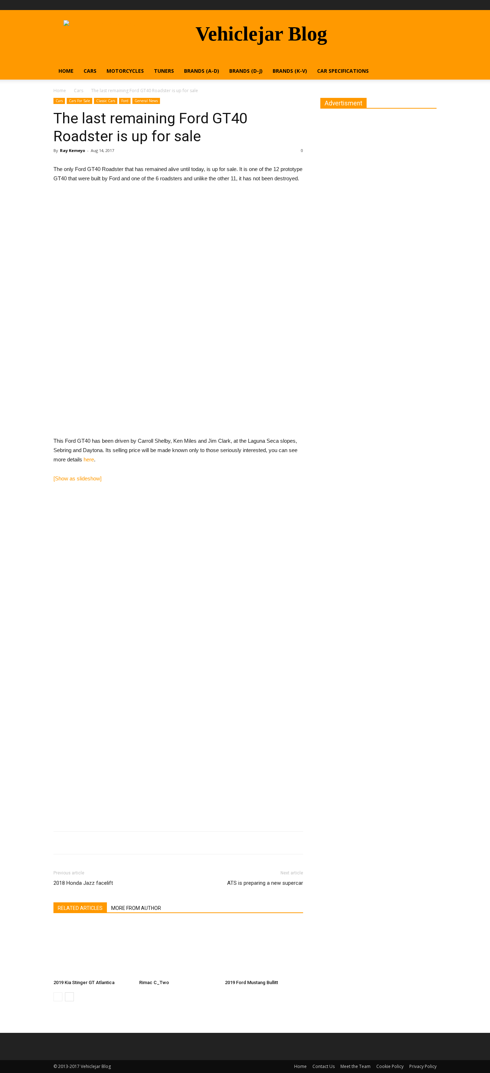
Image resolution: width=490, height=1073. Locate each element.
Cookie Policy (390, 1066)
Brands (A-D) (201, 70)
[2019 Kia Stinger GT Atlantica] (92, 950)
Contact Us (323, 1066)
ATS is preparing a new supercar (265, 883)
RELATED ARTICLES (80, 908)
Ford (124, 100)
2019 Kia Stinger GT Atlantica (83, 982)
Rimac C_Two (154, 982)
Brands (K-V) (290, 70)
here (89, 459)
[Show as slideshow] (77, 478)
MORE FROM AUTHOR (136, 908)
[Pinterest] (419, 5)
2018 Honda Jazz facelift (83, 883)
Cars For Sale (79, 100)
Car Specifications (343, 70)
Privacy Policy (423, 1066)
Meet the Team (355, 1066)
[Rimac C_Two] (178, 950)
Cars (90, 70)
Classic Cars (105, 100)
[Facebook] (407, 5)
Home (66, 70)
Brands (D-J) (246, 70)
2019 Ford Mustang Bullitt (251, 982)
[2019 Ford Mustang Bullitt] (264, 950)
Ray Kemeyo (72, 150)
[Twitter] (431, 5)
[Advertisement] (178, 386)
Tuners (164, 70)
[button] (428, 71)
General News (146, 100)
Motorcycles (125, 70)
